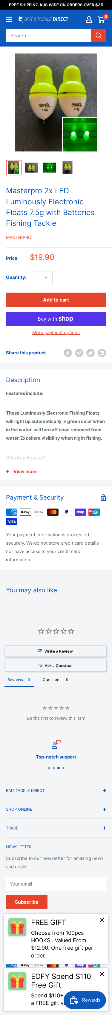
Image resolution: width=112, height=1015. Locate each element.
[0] (101, 19)
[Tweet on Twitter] (90, 353)
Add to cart (56, 300)
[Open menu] (9, 19)
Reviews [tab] (15, 679)
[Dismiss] (102, 921)
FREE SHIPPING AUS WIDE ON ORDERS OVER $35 (56, 4)
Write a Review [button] (59, 651)
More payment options (56, 332)
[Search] (98, 35)
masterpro (18, 237)
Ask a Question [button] (59, 665)
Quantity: (16, 277)
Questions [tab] (52, 679)
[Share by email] (102, 353)
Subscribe (27, 902)
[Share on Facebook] (68, 353)
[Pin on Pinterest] (79, 353)
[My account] (89, 19)
